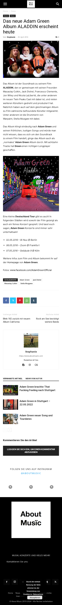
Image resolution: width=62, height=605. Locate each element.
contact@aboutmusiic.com (42, 561)
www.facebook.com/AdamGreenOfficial (31, 270)
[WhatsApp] (27, 300)
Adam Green (25, 280)
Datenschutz (38, 594)
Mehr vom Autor (34, 379)
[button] (5, 4)
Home (5, 11)
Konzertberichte (9, 394)
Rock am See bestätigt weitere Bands (47, 320)
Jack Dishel (37, 280)
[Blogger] (24, 365)
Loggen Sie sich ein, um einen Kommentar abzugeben (31, 450)
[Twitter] (13, 300)
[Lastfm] (37, 365)
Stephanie (11, 37)
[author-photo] (31, 347)
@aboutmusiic (31, 473)
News (13, 16)
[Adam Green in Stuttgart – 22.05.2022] (10, 404)
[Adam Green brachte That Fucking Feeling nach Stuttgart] (10, 390)
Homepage (13, 262)
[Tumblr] (34, 300)
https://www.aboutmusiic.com (31, 356)
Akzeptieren (35, 597)
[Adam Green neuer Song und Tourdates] (10, 419)
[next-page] (10, 430)
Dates (13, 11)
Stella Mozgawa (26, 283)
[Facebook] (6, 300)
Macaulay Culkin (10, 283)
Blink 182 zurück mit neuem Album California (16, 320)
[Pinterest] (20, 300)
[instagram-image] (10, 487)
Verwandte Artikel (12, 379)
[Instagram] (30, 365)
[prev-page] (5, 430)
